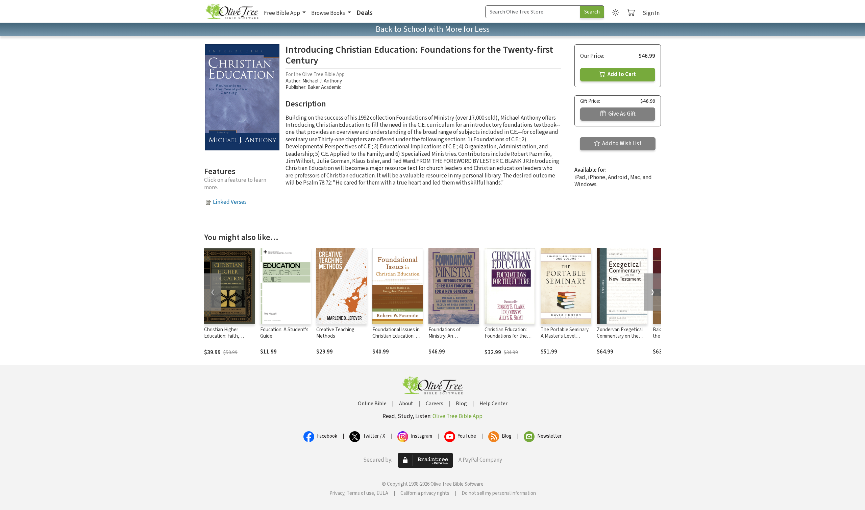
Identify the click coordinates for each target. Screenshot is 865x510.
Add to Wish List (621, 144)
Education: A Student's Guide (284, 333)
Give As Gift (621, 114)
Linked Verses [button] (230, 202)
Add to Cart (621, 74)
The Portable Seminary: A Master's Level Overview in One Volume (565, 339)
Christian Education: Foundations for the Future (506, 336)
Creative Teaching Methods (335, 333)
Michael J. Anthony (322, 80)
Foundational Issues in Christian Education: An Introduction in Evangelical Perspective (397, 339)
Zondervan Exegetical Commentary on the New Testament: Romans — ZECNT (620, 339)
